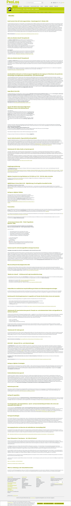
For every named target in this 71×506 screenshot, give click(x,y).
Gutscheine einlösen (25, 479)
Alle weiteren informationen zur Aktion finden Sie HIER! (16, 69)
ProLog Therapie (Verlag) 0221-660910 (12, 483)
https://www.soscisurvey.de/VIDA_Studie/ (25, 160)
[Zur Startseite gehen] (13, 2)
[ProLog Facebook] (53, 2)
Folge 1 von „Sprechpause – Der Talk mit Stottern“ (15, 461)
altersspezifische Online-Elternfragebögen (48, 411)
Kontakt (37, 478)
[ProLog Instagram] (54, 2)
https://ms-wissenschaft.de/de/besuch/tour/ (28, 280)
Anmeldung (11, 188)
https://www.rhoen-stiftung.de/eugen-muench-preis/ (22, 102)
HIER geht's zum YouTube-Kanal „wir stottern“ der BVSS (16, 463)
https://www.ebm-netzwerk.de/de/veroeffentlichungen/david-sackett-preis (26, 33)
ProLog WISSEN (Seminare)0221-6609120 (12, 486)
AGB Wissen (23, 486)
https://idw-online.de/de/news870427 (33, 270)
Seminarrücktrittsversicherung (26, 485)
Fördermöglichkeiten (25, 483)
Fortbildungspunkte (25, 484)
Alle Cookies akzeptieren (59, 503)
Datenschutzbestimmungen (59, 483)
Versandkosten (32, 497)
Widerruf (37, 486)
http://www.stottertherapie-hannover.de (16, 260)
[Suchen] (42, 2)
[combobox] (34, 2)
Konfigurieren (40, 503)
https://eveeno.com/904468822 (18, 179)
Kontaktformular (15, 495)
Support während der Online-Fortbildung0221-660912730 (12, 489)
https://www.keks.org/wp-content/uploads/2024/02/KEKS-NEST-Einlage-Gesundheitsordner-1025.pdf (35, 359)
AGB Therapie (38, 484)
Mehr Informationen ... (10, 502)
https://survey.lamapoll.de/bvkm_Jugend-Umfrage (49, 399)
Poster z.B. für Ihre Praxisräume (40, 410)
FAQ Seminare (24, 478)
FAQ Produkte (38, 479)
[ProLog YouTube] (55, 2)
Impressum (38, 485)
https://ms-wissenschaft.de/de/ (24, 281)
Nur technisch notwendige (48, 503)
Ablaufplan (47, 211)
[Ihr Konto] (59, 2)
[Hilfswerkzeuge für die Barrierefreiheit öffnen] (51, 2)
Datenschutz (24, 487)
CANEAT (22, 350)
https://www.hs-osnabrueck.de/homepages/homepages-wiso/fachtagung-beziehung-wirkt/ (42, 306)
